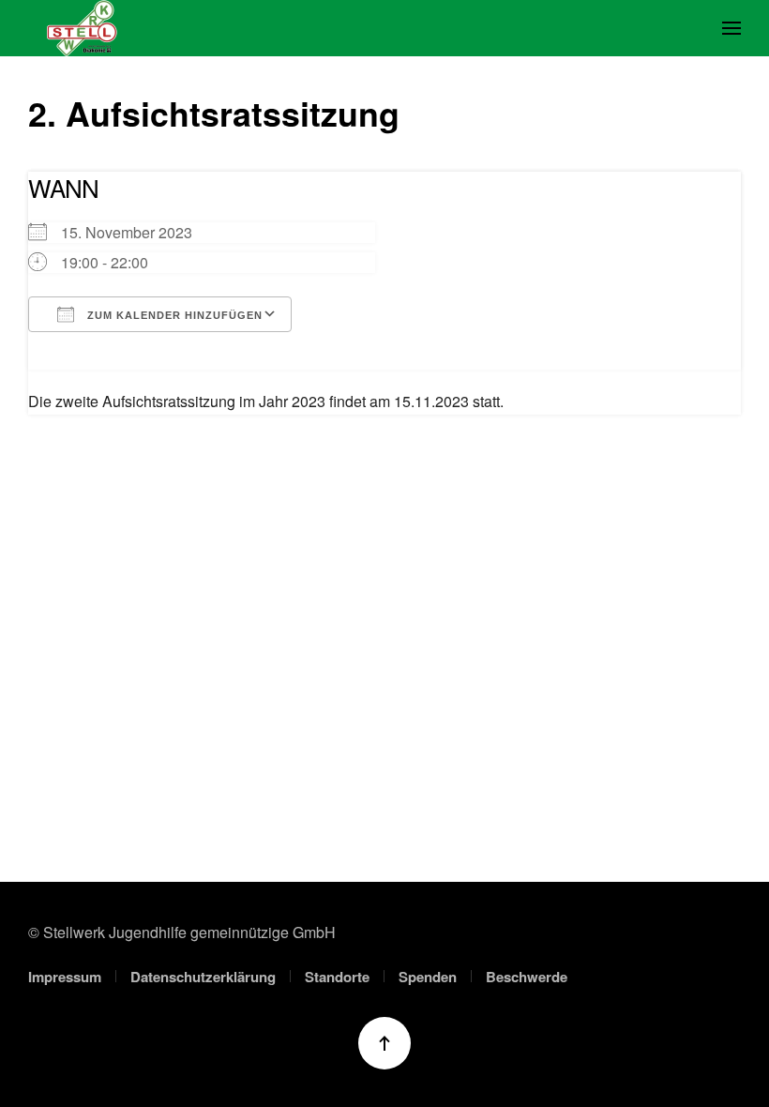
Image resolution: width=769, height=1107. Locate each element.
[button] (731, 28)
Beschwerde (526, 976)
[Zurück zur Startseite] (82, 28)
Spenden (428, 976)
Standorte (337, 976)
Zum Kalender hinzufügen (173, 315)
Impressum (64, 976)
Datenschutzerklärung (203, 976)
